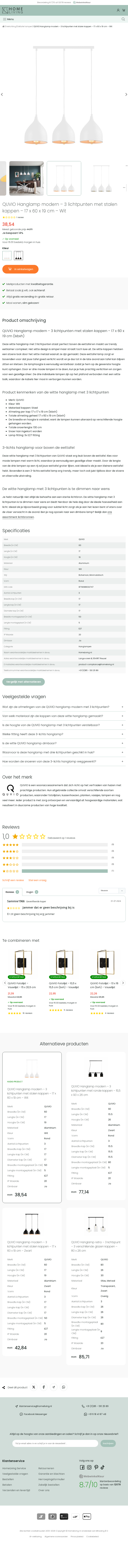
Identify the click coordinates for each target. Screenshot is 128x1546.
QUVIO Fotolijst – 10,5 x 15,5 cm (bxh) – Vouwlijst (64, 980)
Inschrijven (108, 1443)
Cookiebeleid (92, 1536)
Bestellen (8, 1479)
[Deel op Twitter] (33, 1387)
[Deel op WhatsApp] (63, 1387)
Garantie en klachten (51, 1474)
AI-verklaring (36, 1536)
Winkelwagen (124, 10)
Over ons (43, 1490)
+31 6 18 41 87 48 (97, 1414)
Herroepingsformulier (51, 1479)
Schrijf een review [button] (13, 880)
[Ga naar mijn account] (118, 10)
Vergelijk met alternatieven (23, 682)
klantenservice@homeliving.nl (35, 1406)
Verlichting (11, 26)
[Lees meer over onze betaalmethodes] (41, 1516)
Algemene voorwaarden (56, 1536)
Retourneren (46, 1468)
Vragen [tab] (29, 891)
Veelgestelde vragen (15, 1474)
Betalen (7, 1485)
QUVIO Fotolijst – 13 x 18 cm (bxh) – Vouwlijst (105, 982)
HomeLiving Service (14, 1468)
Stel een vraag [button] (37, 880)
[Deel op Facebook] (43, 1387)
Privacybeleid (77, 1536)
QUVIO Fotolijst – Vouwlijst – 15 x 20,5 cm (23, 982)
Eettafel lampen (24, 26)
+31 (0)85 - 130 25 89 (97, 1406)
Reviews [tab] (10, 891)
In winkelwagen (23, 269)
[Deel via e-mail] (53, 1387)
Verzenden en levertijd (16, 1490)
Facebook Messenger (35, 1414)
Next (126, 94)
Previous (2, 94)
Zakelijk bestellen (48, 1485)
